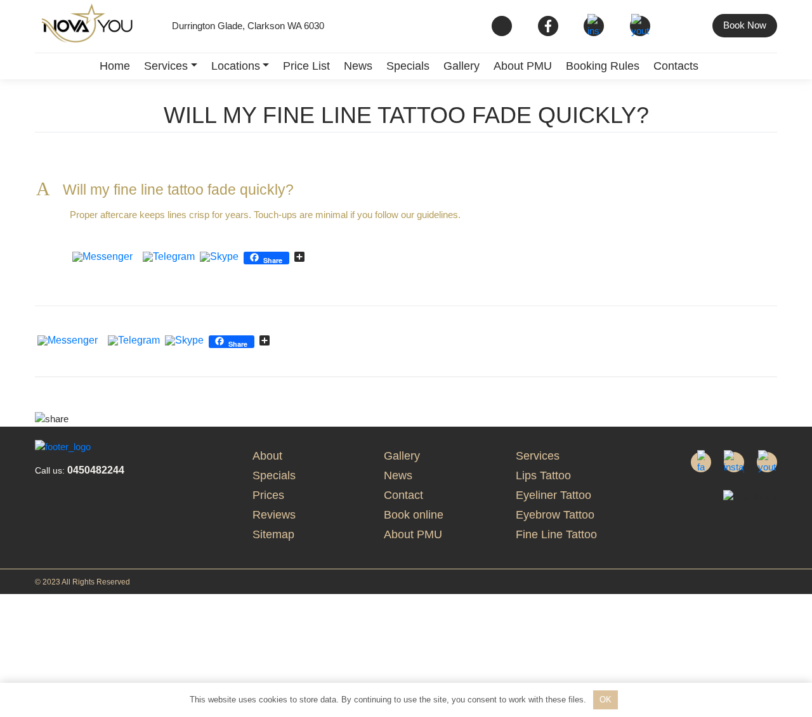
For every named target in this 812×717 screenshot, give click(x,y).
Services (166, 66)
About (267, 455)
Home (115, 66)
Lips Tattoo (543, 475)
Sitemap (273, 534)
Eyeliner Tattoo (553, 495)
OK (605, 699)
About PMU (523, 66)
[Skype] (219, 258)
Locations (235, 66)
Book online (413, 514)
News (358, 66)
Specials (407, 66)
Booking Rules (602, 66)
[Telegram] (168, 258)
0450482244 (79, 470)
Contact (403, 495)
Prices (268, 495)
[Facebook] (137, 258)
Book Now (744, 25)
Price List (306, 66)
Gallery (461, 66)
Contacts (675, 66)
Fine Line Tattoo (556, 534)
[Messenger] (102, 258)
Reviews (274, 514)
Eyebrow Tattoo (555, 514)
